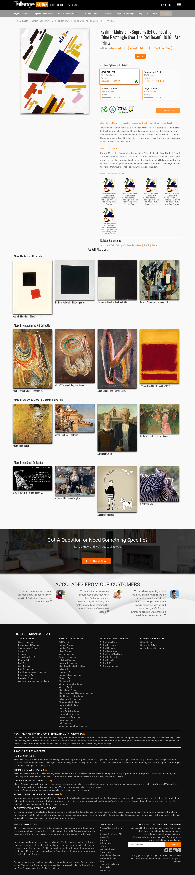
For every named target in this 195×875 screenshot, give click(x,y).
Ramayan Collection (68, 705)
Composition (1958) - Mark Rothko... (155, 386)
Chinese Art (64, 681)
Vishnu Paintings (67, 654)
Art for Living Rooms (109, 642)
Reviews (103, 840)
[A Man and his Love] (117, 489)
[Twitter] (166, 851)
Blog (140, 13)
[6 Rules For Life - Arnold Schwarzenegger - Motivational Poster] (32, 478)
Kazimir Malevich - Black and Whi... (113, 302)
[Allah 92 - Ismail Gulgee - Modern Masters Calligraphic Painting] (75, 356)
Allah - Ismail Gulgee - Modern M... (28, 390)
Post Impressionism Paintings (32, 672)
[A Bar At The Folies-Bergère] (75, 481)
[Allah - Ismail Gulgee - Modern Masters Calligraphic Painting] (32, 358)
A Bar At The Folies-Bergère (67, 498)
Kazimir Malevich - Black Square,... (70, 302)
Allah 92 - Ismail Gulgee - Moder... (70, 385)
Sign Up (60, 4)
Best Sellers (152, 13)
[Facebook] (170, 851)
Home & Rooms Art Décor (68, 13)
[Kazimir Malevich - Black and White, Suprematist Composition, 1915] (117, 280)
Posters (106, 13)
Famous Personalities (69, 714)
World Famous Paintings (70, 684)
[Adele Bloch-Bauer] (32, 423)
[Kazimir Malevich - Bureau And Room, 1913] (159, 280)
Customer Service (108, 858)
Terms (103, 846)
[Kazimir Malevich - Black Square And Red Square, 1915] (32, 287)
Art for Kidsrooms (108, 651)
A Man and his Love (106, 514)
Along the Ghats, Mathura (66, 435)
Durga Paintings (66, 720)
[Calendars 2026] (34, 756)
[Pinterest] (179, 851)
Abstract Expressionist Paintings (33, 681)
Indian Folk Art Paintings (70, 699)
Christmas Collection (69, 702)
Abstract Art (107, 245)
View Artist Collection (139, 48)
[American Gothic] (117, 427)
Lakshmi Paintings (67, 660)
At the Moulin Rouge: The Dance (154, 436)
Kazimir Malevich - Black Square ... (28, 316)
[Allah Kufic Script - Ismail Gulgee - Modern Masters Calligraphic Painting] (117, 358)
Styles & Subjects (21, 13)
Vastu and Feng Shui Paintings (73, 726)
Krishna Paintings (67, 645)
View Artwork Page (162, 48)
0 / (165, 4)
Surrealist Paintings (27, 678)
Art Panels (64, 642)
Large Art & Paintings (69, 711)
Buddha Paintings (67, 648)
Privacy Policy (106, 852)
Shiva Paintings (66, 651)
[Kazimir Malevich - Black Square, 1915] (75, 280)
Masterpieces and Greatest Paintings (76, 693)
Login (52, 4)
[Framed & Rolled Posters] (46, 770)
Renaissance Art (26, 675)
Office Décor (146, 642)
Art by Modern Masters (129, 245)
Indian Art (22, 654)
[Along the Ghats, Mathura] (75, 418)
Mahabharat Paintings (69, 690)
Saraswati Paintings (68, 663)
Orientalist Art (24, 666)
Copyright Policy (107, 849)
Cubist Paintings (25, 642)
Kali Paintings (65, 723)
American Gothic (105, 453)
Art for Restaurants (109, 657)
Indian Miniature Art (27, 657)
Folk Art (22, 663)
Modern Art (23, 660)
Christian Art (65, 678)
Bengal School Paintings (70, 675)
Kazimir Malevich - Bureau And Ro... (155, 302)
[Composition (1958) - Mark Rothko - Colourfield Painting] (159, 356)
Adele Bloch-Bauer (21, 446)
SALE (177, 13)
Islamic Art (23, 651)
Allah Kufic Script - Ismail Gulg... (112, 390)
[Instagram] (175, 851)
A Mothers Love (146, 504)
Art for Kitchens (107, 648)
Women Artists (66, 687)
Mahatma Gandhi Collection (72, 666)
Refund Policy (106, 843)
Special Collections (43, 13)
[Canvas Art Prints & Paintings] (51, 780)
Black (146, 245)
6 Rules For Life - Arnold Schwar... (28, 492)
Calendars (166, 13)
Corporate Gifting (148, 645)
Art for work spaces (109, 666)
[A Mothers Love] (159, 484)
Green (154, 245)
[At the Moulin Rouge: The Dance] (159, 419)
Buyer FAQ (104, 837)
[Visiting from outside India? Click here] (84, 734)
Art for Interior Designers (152, 648)
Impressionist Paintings (29, 648)
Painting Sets (65, 708)
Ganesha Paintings (67, 657)
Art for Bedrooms (108, 645)
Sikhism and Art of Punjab (71, 717)
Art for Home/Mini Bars (111, 654)
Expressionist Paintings (29, 645)
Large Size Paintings (125, 13)
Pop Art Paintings (26, 669)
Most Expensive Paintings (71, 696)
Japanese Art (65, 672)
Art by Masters (91, 13)
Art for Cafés (106, 663)
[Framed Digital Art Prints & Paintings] (61, 794)
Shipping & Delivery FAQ (111, 834)
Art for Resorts (107, 660)
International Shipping (110, 855)
